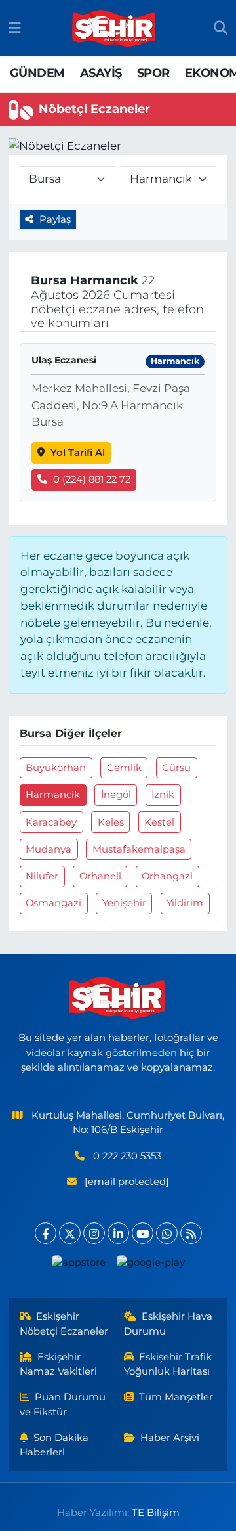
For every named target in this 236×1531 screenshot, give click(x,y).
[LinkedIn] (118, 1233)
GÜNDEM (37, 73)
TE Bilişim (156, 1513)
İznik (162, 795)
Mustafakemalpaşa (139, 849)
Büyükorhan (56, 768)
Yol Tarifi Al (77, 452)
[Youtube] (142, 1233)
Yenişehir (124, 903)
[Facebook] (45, 1233)
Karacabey (51, 822)
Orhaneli (100, 876)
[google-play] (150, 1265)
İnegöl (116, 795)
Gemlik (124, 768)
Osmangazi (53, 903)
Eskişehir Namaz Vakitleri (58, 1364)
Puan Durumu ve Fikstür (63, 1404)
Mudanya (48, 849)
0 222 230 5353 (127, 1156)
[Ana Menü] (15, 27)
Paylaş (55, 219)
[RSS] (191, 1233)
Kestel (159, 822)
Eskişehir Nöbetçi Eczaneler (64, 1323)
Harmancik (53, 795)
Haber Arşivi (169, 1438)
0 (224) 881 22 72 (91, 479)
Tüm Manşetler (176, 1397)
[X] (70, 1233)
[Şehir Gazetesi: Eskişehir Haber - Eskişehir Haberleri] (114, 28)
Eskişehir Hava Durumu (168, 1323)
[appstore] (78, 1265)
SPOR (153, 73)
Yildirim (185, 903)
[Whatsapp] (167, 1233)
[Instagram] (94, 1233)
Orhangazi (167, 876)
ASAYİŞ (100, 73)
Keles (111, 822)
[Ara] (220, 28)
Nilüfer (42, 876)
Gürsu (176, 768)
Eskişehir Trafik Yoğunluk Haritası (168, 1364)
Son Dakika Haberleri (54, 1445)
